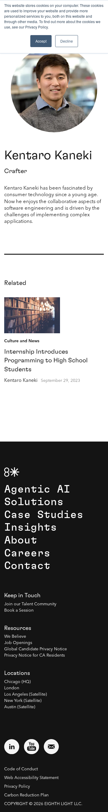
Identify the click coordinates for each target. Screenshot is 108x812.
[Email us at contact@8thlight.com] (51, 746)
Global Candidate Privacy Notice (35, 649)
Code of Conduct (21, 769)
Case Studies (43, 515)
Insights (30, 527)
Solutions (34, 502)
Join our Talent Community (30, 604)
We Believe (15, 636)
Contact (27, 566)
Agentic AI (37, 489)
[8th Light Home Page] (11, 472)
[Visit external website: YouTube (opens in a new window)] (31, 746)
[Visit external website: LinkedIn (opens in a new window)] (11, 746)
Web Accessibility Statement (31, 778)
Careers (27, 553)
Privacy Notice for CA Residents (34, 655)
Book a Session (19, 610)
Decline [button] (66, 40)
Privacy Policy (17, 786)
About (20, 540)
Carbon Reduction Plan (26, 795)
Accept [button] (40, 40)
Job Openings (18, 643)
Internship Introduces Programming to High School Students (46, 361)
